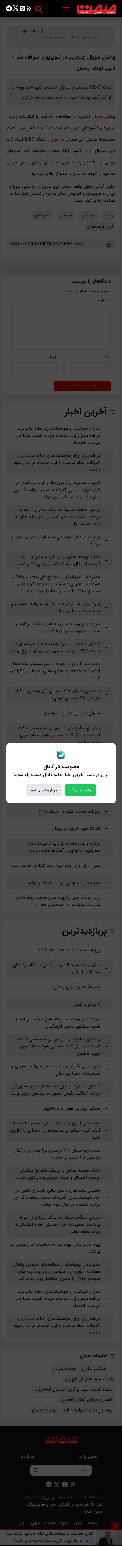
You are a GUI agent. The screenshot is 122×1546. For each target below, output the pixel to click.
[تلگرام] (8, 9)
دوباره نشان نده (44, 790)
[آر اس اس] (29, 9)
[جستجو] (39, 9)
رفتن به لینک (80, 790)
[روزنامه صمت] (97, 9)
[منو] (66, 10)
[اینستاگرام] (22, 9)
